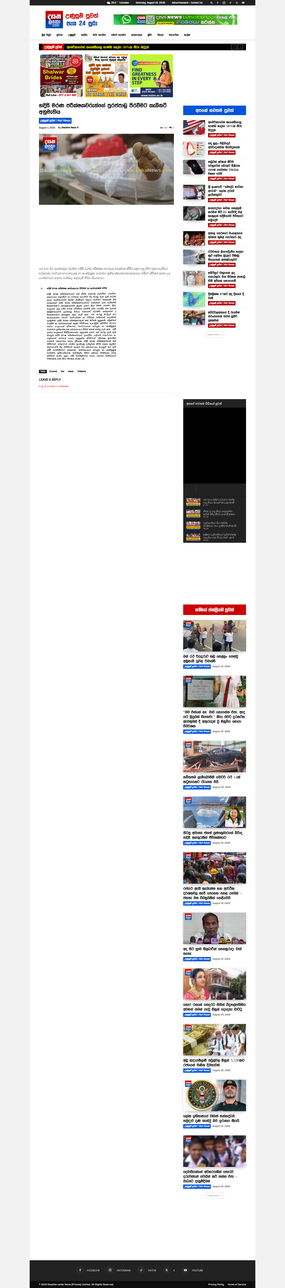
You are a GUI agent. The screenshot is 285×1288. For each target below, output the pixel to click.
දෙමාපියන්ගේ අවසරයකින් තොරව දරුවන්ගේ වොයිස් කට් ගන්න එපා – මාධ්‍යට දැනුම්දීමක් (210, 1176)
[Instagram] (224, 2)
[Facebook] (217, 2)
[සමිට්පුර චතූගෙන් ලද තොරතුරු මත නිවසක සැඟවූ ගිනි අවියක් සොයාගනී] (194, 278)
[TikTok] (230, 2)
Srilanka (82, 371)
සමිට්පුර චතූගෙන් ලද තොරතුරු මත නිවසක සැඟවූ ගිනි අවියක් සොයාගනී (226, 276)
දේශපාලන (136, 34)
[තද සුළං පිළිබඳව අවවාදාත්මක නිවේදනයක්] (194, 148)
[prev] (233, 46)
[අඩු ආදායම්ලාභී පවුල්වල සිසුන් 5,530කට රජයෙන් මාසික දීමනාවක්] (214, 1039)
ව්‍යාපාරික (174, 34)
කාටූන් (187, 34)
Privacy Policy (216, 1284)
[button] (212, 2)
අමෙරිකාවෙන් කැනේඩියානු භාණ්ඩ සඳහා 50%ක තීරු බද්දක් (108, 47)
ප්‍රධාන (59, 34)
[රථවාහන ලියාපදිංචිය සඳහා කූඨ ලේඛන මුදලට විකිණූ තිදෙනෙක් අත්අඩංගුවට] (194, 257)
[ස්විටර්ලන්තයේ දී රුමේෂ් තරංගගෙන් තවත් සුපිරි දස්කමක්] (194, 317)
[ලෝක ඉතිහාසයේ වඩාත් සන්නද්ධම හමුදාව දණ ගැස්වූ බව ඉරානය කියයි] (214, 1095)
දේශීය (84, 34)
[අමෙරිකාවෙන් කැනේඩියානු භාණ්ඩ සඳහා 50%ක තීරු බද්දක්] (194, 127)
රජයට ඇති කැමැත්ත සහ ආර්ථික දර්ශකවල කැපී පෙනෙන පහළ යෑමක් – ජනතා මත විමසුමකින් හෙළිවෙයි (212, 893)
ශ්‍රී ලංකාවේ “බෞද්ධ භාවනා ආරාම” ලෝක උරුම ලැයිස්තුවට (225, 190)
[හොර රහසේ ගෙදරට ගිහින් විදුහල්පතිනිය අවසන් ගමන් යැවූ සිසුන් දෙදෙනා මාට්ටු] (214, 984)
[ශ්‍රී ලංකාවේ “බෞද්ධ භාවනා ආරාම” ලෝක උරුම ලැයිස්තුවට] (194, 192)
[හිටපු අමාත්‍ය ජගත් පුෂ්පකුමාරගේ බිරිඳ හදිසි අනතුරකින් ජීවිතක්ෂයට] (214, 812)
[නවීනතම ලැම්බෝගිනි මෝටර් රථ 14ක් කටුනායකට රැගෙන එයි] (214, 756)
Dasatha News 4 (70, 127)
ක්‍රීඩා (150, 34)
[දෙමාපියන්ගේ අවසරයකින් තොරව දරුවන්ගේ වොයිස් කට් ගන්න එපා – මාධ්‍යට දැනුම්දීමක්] (214, 1151)
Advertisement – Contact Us (187, 2)
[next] (240, 46)
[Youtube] (243, 2)
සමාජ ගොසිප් (118, 34)
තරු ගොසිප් (99, 34)
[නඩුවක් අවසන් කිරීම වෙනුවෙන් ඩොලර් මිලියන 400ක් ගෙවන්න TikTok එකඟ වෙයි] (194, 167)
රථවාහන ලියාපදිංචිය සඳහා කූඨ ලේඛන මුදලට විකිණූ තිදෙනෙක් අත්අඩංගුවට (226, 255)
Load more (213, 334)
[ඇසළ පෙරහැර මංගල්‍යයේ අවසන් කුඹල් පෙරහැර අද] (194, 238)
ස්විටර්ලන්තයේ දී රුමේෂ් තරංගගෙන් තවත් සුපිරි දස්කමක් (224, 316)
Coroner (53, 371)
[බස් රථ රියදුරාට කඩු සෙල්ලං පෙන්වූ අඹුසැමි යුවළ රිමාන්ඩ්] (214, 635)
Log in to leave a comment (53, 386)
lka (62, 371)
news (71, 371)
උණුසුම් (72, 34)
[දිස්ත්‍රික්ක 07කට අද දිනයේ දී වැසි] (194, 299)
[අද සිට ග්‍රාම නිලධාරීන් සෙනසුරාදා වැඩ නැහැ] (214, 928)
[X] (237, 2)
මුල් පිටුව (46, 34)
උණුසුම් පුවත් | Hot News (55, 120)
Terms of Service (237, 1284)
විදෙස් (160, 34)
